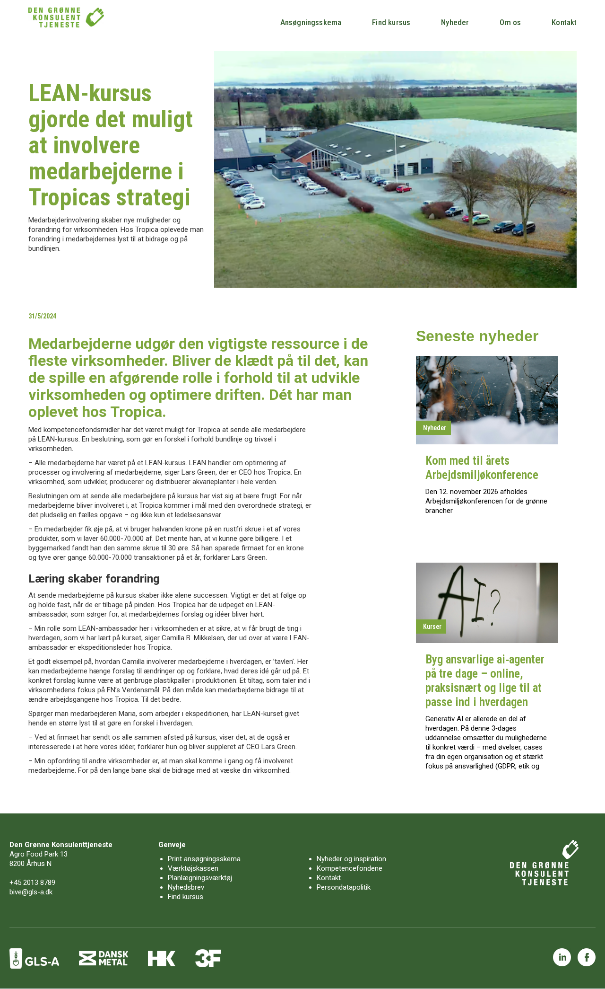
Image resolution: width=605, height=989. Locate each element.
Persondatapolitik (344, 887)
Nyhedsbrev (186, 887)
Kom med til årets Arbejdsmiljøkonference (481, 468)
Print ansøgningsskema (204, 859)
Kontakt (564, 22)
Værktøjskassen (193, 868)
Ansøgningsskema (311, 22)
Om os (510, 22)
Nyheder (455, 22)
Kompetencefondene (349, 868)
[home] (66, 17)
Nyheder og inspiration (351, 859)
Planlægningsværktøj (200, 878)
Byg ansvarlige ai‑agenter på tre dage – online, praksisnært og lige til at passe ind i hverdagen (484, 681)
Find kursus (391, 22)
